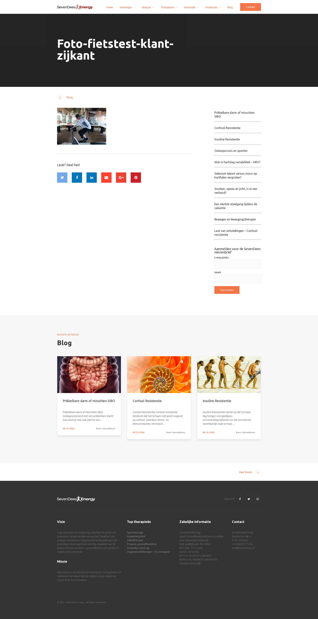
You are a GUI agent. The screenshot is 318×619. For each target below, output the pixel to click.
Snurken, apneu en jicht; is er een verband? (235, 190)
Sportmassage (135, 532)
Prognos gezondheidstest (142, 544)
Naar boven (245, 472)
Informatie (190, 7)
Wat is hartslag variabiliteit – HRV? (237, 162)
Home (109, 7)
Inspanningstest (136, 536)
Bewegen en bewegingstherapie (235, 219)
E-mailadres (221, 258)
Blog (230, 7)
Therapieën (167, 7)
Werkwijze (126, 7)
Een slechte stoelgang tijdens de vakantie (235, 206)
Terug (69, 97)
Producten (212, 7)
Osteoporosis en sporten (231, 150)
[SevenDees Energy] (75, 7)
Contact (250, 7)
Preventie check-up (138, 548)
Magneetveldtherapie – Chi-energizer (148, 551)
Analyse (146, 7)
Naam (217, 272)
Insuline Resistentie (227, 139)
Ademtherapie (135, 540)
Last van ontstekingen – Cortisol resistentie (235, 232)
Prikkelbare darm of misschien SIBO (234, 114)
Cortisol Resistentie (227, 128)
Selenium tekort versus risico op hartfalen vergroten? (235, 175)
